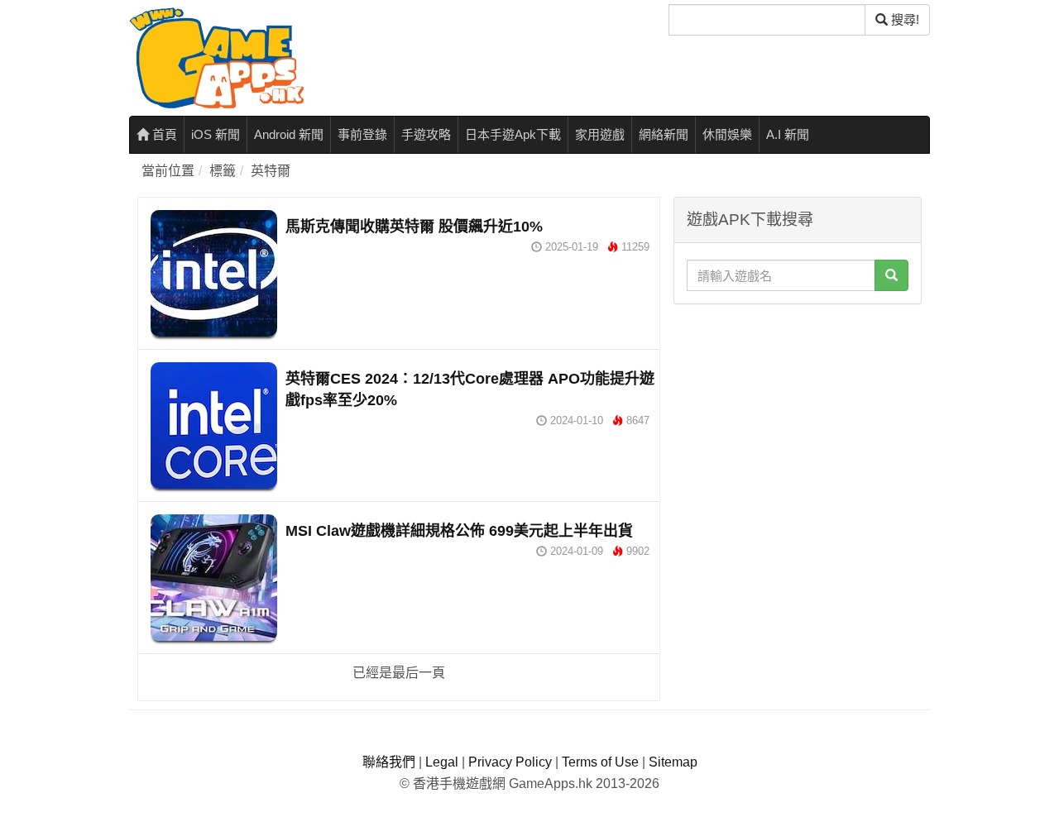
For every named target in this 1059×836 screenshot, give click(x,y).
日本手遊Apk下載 (513, 134)
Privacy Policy (510, 762)
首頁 (163, 134)
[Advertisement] (797, 416)
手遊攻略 (426, 134)
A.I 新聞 (787, 134)
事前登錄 (362, 134)
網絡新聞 (663, 134)
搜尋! (903, 19)
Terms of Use (600, 762)
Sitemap (673, 762)
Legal (441, 762)
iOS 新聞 (215, 134)
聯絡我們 (388, 762)
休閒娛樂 (727, 134)
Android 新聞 (288, 134)
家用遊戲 (600, 134)
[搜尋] (891, 275)
